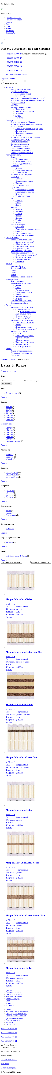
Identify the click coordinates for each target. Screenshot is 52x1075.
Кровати (9, 120)
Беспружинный (12, 393)
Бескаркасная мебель (19, 303)
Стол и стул (10, 305)
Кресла (18, 203)
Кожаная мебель (17, 281)
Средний (9, 457)
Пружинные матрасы (19, 92)
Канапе (18, 294)
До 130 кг (10, 495)
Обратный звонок (8, 78)
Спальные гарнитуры (19, 142)
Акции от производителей (22, 351)
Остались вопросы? (9, 1068)
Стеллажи (19, 227)
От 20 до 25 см (12, 475)
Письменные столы (23, 257)
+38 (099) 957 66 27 (14, 54)
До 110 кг (10, 491)
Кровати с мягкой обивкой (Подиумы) (26, 124)
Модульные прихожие (24, 192)
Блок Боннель (21, 96)
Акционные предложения (21, 353)
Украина (9, 542)
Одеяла (18, 116)
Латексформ (11, 515)
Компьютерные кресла (24, 246)
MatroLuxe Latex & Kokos (16, 556)
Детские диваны (22, 296)
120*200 (9, 417)
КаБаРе (9, 264)
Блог (8, 24)
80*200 (9, 409)
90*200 (9, 413)
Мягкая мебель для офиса (21, 251)
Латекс (8, 513)
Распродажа (15, 355)
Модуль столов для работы (22, 320)
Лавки (13, 275)
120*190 (9, 415)
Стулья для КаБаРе (23, 346)
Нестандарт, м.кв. (13, 441)
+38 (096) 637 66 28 (14, 66)
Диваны (18, 285)
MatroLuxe (10, 529)
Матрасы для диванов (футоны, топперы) (28, 98)
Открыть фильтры (8, 371)
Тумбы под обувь (22, 196)
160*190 (9, 432)
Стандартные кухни (23, 164)
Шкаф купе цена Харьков (21, 174)
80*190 (9, 407)
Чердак (18, 135)
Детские (14, 198)
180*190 (9, 437)
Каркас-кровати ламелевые (22, 153)
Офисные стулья (22, 248)
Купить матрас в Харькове (17, 1011)
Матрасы (9, 87)
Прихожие (15, 187)
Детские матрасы (18, 103)
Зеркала (18, 231)
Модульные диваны (23, 292)
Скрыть (4, 397)
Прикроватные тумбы (24, 235)
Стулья (13, 270)
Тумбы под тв (21, 172)
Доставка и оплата (13, 18)
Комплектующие (18, 224)
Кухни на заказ (21, 159)
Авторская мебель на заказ (22, 277)
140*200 (9, 428)
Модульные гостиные (24, 170)
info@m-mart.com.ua (9, 1060)
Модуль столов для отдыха (22, 307)
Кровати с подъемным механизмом (25, 137)
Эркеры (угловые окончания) (27, 229)
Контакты (10, 31)
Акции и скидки (12, 999)
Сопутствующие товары (21, 107)
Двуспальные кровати (20, 144)
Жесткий (9, 455)
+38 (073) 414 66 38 (14, 62)
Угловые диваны (22, 290)
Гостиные (15, 166)
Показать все (6, 424)
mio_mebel (5, 1064)
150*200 (9, 430)
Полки (18, 222)
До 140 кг (10, 497)
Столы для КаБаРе (23, 318)
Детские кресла (21, 344)
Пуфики (18, 299)
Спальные (15, 177)
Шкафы (18, 209)
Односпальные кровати (20, 148)
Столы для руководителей (26, 255)
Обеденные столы (22, 309)
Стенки (18, 168)
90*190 (9, 411)
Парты (18, 205)
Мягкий (9, 459)
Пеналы (18, 216)
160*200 (9, 434)
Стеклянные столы (28, 312)
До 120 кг (10, 493)
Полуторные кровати (19, 146)
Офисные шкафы (22, 259)
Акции (8, 349)
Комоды (18, 183)
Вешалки (19, 194)
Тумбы (18, 220)
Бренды (9, 28)
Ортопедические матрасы (16, 1014)
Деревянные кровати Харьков (23, 122)
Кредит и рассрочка (14, 996)
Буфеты (18, 214)
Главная (4, 359)
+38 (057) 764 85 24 (14, 70)
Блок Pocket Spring (23, 94)
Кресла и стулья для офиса (21, 240)
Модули (14, 207)
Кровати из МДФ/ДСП (20, 140)
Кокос (8, 511)
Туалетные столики (23, 185)
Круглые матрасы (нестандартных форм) (27, 100)
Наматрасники (21, 109)
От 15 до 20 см (12, 473)
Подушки (19, 113)
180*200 (9, 439)
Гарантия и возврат (14, 20)
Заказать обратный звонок (16, 74)
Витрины (19, 211)
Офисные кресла (22, 244)
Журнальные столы (23, 233)
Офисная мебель (12, 238)
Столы (13, 272)
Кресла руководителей (24, 242)
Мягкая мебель (17, 266)
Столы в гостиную (23, 316)
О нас (8, 26)
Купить (9, 617)
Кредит (9, 22)
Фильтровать (6, 383)
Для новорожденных (24, 133)
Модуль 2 (14, 105)
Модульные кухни (23, 161)
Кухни (13, 157)
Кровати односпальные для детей (29, 129)
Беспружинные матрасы (21, 89)
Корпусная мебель (13, 155)
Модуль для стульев (19, 331)
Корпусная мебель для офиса (22, 253)
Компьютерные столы (24, 323)
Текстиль (19, 118)
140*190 (9, 420)
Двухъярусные (21, 131)
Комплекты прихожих (24, 190)
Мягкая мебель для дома (21, 283)
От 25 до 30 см (12, 477)
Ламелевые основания (24, 111)
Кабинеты (19, 262)
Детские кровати (18, 126)
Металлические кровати (21, 150)
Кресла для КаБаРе (18, 268)
